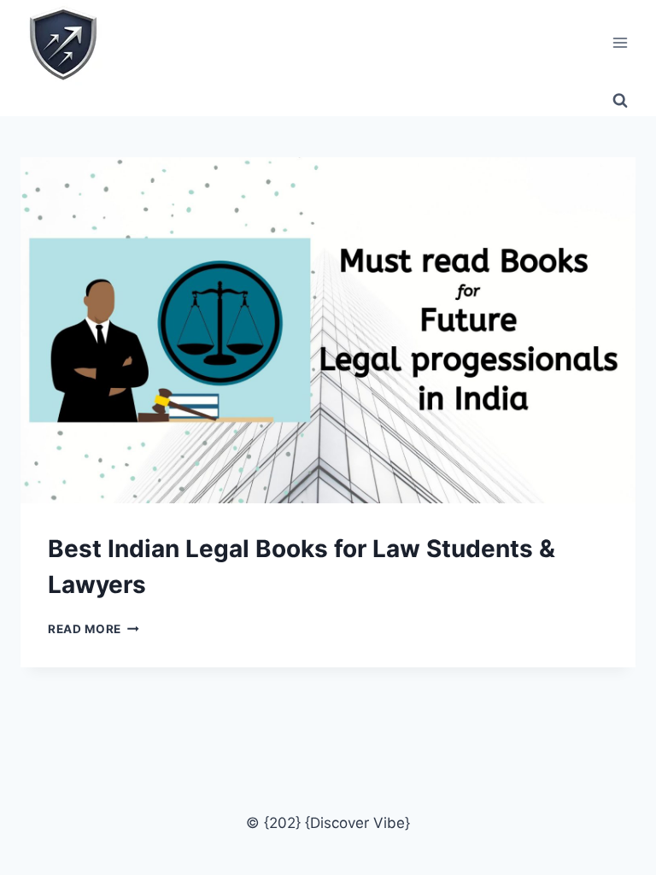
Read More (93, 629)
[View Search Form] (620, 100)
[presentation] (328, 330)
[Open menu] (620, 42)
